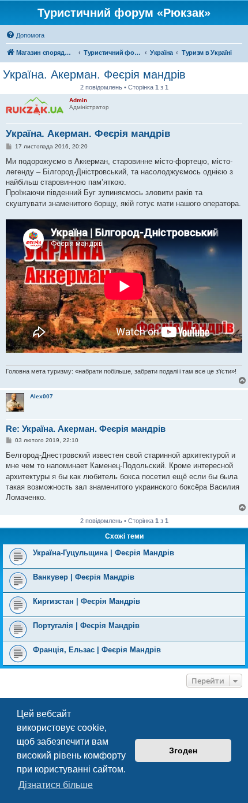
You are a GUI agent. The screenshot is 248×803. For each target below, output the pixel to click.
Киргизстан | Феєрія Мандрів (86, 601)
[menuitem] (25, 35)
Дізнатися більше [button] (55, 785)
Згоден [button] (183, 750)
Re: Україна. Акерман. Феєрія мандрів (86, 429)
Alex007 (41, 396)
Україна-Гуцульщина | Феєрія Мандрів (103, 552)
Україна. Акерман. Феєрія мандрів (94, 74)
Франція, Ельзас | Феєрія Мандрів (97, 649)
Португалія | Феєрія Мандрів (86, 625)
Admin (78, 100)
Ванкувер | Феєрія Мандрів (83, 577)
